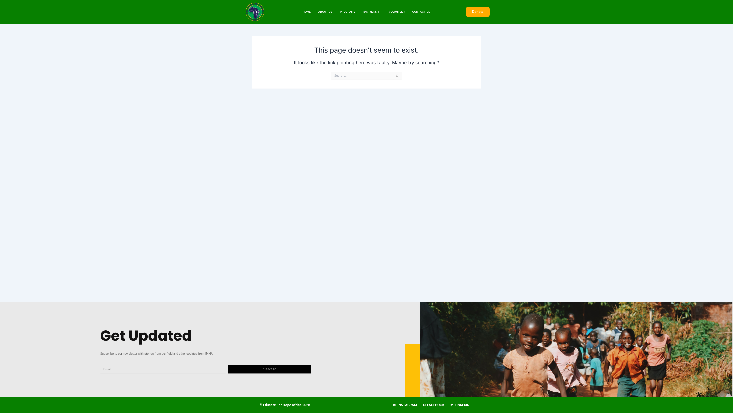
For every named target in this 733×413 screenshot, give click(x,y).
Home (307, 11)
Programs (347, 11)
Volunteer (396, 11)
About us (325, 11)
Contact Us (421, 11)
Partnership (372, 11)
